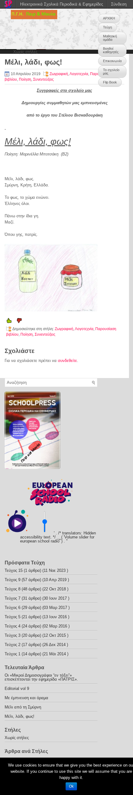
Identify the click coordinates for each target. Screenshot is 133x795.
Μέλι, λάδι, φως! (19, 716)
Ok (71, 786)
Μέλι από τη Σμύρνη (23, 707)
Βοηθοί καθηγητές (110, 50)
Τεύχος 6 (12, 607)
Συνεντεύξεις (43, 79)
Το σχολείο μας (111, 71)
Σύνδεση (119, 4)
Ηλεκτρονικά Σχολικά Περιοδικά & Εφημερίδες (61, 4)
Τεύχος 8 (12, 589)
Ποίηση (25, 79)
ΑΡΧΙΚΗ (109, 18)
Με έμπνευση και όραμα (26, 697)
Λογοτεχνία (79, 74)
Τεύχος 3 (12, 635)
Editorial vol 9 (17, 688)
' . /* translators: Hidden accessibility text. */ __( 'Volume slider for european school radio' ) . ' (58, 537)
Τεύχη (107, 27)
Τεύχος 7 (12, 598)
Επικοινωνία (112, 61)
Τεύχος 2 (12, 644)
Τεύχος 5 (12, 616)
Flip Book (110, 82)
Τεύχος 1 (12, 654)
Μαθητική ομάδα (110, 37)
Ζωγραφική (58, 74)
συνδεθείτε (67, 360)
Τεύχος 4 (12, 626)
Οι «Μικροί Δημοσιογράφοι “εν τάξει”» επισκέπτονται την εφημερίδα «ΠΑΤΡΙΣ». (41, 677)
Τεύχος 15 (14, 570)
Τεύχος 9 (12, 579)
